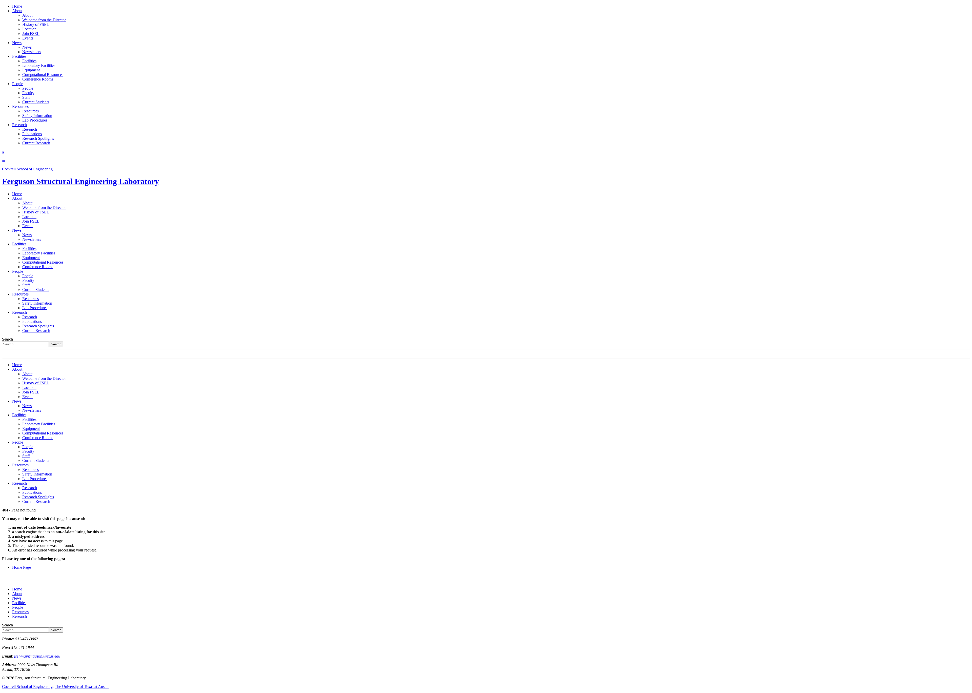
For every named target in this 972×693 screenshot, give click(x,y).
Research (19, 125)
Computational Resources (42, 74)
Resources (20, 106)
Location (29, 29)
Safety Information (37, 115)
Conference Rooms (37, 79)
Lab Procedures (34, 120)
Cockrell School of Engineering (27, 686)
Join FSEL (30, 33)
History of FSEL (35, 24)
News (17, 43)
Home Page (21, 567)
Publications (32, 134)
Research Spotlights (38, 138)
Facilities (19, 56)
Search (7, 339)
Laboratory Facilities (38, 65)
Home (17, 6)
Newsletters (31, 52)
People (17, 84)
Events (27, 38)
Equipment (31, 70)
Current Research (36, 143)
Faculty (28, 93)
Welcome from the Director (44, 20)
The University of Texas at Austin (82, 686)
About (17, 11)
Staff (26, 97)
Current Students (35, 102)
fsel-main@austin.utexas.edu (37, 656)
